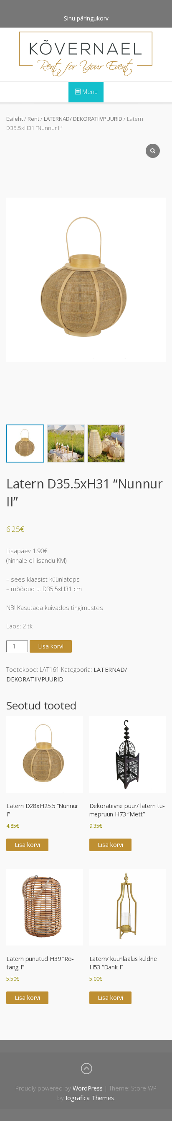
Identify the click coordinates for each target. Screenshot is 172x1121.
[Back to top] (86, 1068)
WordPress (88, 1088)
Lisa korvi (50, 646)
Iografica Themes (90, 1098)
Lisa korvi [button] (27, 845)
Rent (33, 118)
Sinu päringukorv (86, 18)
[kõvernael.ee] (86, 54)
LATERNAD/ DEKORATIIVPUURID (83, 118)
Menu (89, 92)
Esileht (14, 118)
